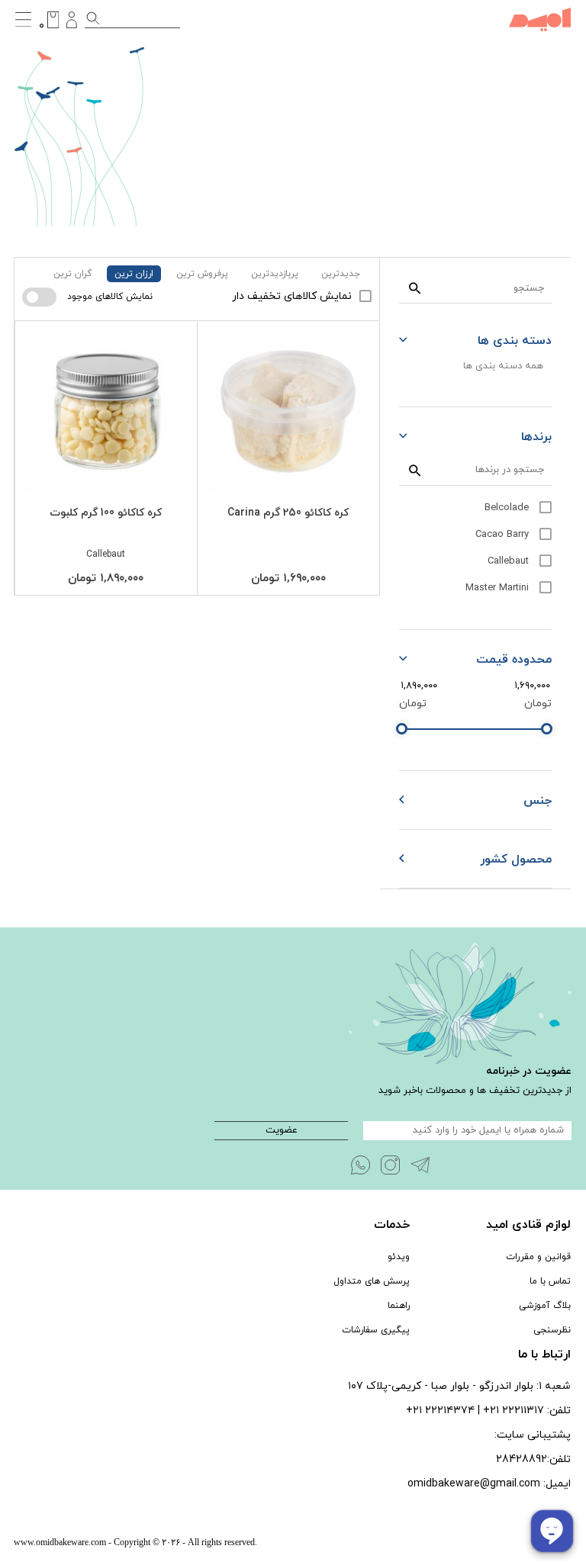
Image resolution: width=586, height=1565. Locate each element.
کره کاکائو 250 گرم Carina (288, 513)
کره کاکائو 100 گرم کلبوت (106, 513)
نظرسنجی (552, 1330)
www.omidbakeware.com (60, 1542)
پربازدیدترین (274, 274)
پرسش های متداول (371, 1281)
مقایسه (339, 335)
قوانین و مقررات (538, 1257)
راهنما (399, 1306)
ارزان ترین (133, 274)
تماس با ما (550, 1281)
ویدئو (399, 1257)
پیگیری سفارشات (376, 1330)
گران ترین (72, 274)
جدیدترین (340, 274)
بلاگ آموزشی (545, 1306)
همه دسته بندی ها (503, 366)
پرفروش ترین (202, 274)
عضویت (282, 1130)
